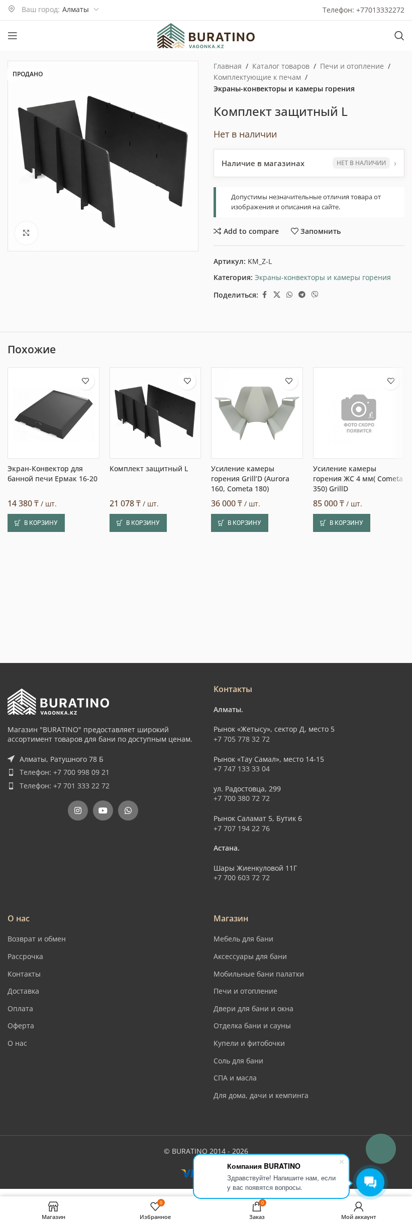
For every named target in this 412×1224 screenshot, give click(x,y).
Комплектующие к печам (257, 77)
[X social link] (276, 295)
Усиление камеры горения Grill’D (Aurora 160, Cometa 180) (250, 697)
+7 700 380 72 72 (242, 896)
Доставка (23, 1089)
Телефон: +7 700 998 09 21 (65, 870)
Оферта (21, 1123)
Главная (228, 66)
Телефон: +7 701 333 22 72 (65, 883)
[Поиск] (399, 36)
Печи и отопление (352, 66)
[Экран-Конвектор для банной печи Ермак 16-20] (53, 631)
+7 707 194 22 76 (242, 925)
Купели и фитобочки (249, 1141)
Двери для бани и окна (253, 1106)
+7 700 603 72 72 (242, 975)
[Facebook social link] (264, 295)
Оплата (20, 1106)
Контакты (24, 1071)
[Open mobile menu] (13, 36)
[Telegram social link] (301, 295)
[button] (36, 741)
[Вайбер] (315, 295)
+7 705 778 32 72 (242, 837)
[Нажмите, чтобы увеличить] (26, 233)
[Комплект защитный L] (155, 631)
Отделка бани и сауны (252, 1123)
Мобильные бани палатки (259, 1071)
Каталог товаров (281, 66)
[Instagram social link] (78, 908)
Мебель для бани (243, 1036)
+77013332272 (380, 10)
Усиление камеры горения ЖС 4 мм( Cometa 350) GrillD (358, 697)
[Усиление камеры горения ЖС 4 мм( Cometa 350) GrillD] (359, 631)
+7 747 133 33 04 (242, 866)
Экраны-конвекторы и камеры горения (284, 88)
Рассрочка (25, 1054)
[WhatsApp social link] (289, 295)
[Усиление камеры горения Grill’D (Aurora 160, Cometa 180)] (257, 631)
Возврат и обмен (37, 1036)
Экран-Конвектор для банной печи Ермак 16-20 (52, 692)
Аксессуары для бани (250, 1054)
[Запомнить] (85, 599)
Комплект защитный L (149, 687)
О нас (17, 1141)
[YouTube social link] (103, 908)
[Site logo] (206, 35)
